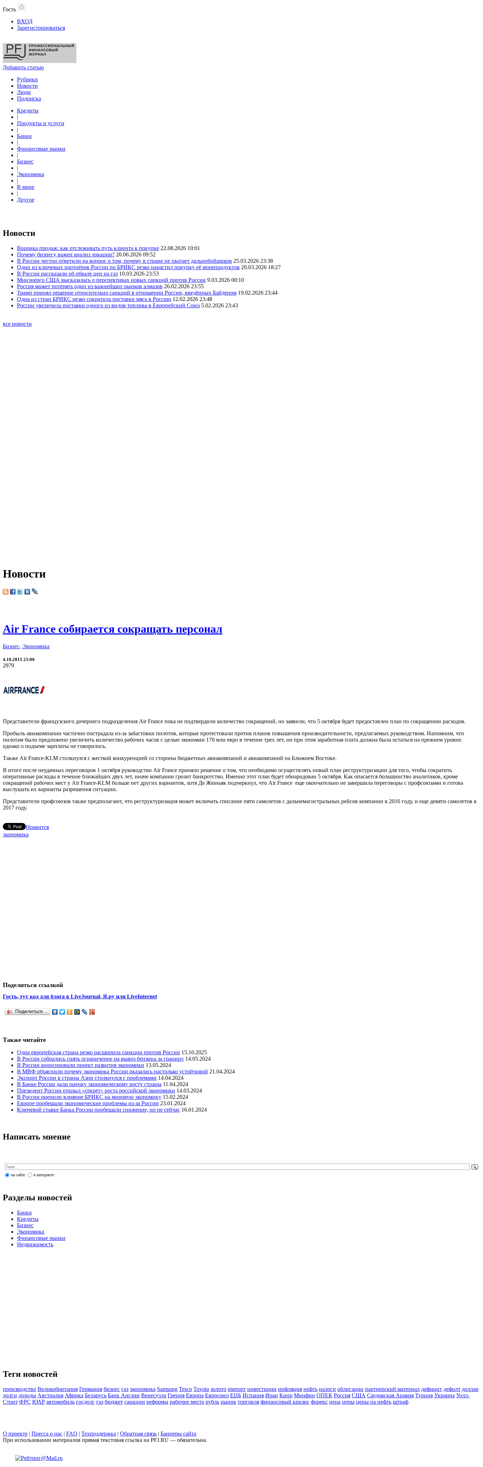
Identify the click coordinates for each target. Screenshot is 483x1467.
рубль (212, 1402)
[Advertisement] (241, 452)
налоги (327, 1389)
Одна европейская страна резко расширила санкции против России (98, 1052)
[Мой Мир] (77, 1011)
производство (19, 1389)
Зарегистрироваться (41, 28)
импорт (237, 1389)
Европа (195, 1395)
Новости (27, 86)
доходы (27, 1395)
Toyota (201, 1389)
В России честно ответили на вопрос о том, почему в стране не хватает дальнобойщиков (124, 261)
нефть (310, 1389)
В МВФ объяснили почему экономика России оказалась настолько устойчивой (112, 1071)
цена (335, 1402)
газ (124, 1389)
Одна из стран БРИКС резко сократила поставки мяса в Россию (94, 299)
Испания (253, 1395)
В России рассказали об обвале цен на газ (67, 274)
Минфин (304, 1395)
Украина (444, 1395)
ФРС (25, 1402)
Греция (176, 1395)
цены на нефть (373, 1402)
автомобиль (60, 1402)
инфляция (290, 1389)
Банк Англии (124, 1395)
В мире (25, 187)
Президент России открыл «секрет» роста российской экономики (96, 1091)
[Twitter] (62, 1011)
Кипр (285, 1395)
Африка (74, 1395)
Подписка (29, 98)
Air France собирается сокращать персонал (112, 628)
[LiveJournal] (84, 1011)
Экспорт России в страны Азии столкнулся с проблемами (87, 1078)
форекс (319, 1402)
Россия (342, 1395)
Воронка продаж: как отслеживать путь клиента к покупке (88, 248)
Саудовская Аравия (390, 1395)
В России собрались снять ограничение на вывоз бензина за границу (100, 1059)
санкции (134, 1402)
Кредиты (28, 111)
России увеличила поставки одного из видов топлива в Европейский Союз (108, 305)
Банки (24, 136)
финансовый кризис (285, 1402)
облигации (350, 1389)
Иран (271, 1395)
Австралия (50, 1395)
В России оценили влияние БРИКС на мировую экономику (89, 1097)
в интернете (44, 1174)
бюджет (114, 1402)
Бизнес (25, 161)
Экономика (30, 174)
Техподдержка (98, 1434)
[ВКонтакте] (55, 1011)
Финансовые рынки (41, 149)
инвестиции (262, 1389)
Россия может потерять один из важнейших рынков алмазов (90, 286)
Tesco (185, 1389)
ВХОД (25, 21)
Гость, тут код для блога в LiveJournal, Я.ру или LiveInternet (80, 996)
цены (348, 1402)
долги (10, 1395)
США (359, 1395)
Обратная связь (138, 1434)
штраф (400, 1402)
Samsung (167, 1389)
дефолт (451, 1389)
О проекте (15, 1434)
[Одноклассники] (70, 1011)
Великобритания (57, 1389)
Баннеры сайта (178, 1434)
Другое (25, 200)
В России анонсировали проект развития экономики (80, 1065)
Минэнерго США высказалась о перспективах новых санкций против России (111, 280)
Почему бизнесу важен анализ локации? (66, 254)
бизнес (112, 1389)
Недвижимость (35, 1244)
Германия (90, 1389)
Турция (424, 1395)
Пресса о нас (46, 1434)
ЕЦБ (235, 1395)
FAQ (71, 1434)
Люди (24, 92)
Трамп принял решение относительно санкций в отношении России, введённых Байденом (127, 293)
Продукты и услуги (40, 123)
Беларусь (95, 1395)
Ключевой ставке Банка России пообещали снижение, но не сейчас (98, 1110)
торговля (248, 1402)
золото (218, 1389)
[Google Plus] (92, 1011)
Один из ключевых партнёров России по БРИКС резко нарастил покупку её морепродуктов (128, 267)
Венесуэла (153, 1395)
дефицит (431, 1389)
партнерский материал (392, 1389)
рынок (228, 1402)
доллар (470, 1389)
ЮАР (38, 1402)
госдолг (85, 1402)
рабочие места (187, 1402)
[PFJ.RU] (39, 61)
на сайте (18, 1174)
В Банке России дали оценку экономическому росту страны (89, 1084)
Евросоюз (217, 1395)
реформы (157, 1402)
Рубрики (27, 79)
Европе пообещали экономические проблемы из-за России (88, 1103)
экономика (16, 834)
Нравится (37, 827)
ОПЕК (324, 1395)
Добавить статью (23, 67)
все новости (17, 324)
